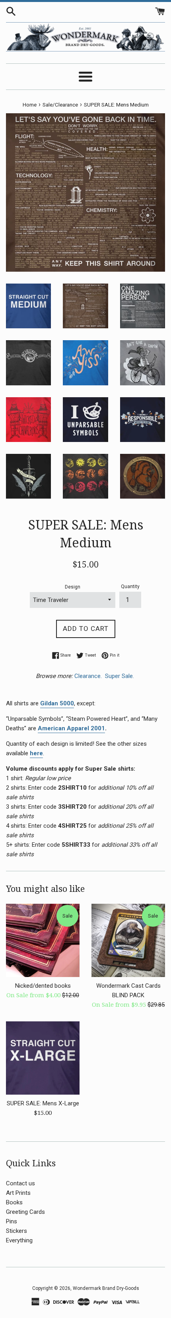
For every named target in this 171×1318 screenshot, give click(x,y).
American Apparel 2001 (71, 728)
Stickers (16, 1230)
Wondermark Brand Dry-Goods (106, 1288)
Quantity (130, 586)
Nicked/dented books (43, 985)
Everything (19, 1240)
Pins (11, 1221)
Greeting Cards (25, 1211)
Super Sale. (120, 676)
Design (72, 587)
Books (14, 1202)
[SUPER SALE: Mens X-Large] (43, 1058)
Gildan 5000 (57, 703)
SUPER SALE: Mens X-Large (43, 1103)
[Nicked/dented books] (43, 940)
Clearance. (88, 676)
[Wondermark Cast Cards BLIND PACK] (128, 940)
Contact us (20, 1183)
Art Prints (18, 1192)
